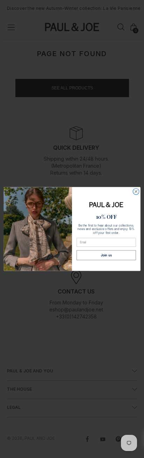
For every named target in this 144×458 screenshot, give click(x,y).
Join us (106, 255)
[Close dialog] (136, 191)
